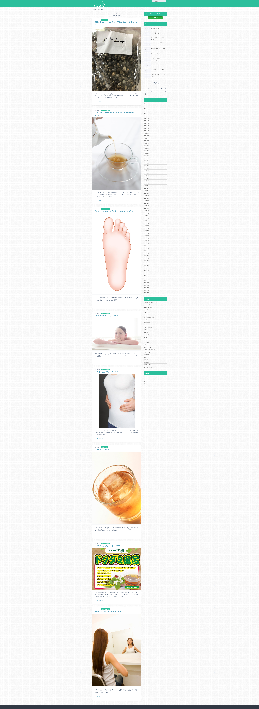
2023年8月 (146, 116)
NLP (145, 312)
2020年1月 (146, 183)
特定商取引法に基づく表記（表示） (151, 349)
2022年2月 (146, 135)
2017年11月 (146, 248)
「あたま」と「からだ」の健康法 (99, 5)
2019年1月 (146, 213)
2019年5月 (146, 203)
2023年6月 (146, 120)
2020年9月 (146, 163)
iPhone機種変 (147, 309)
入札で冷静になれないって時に (157, 69)
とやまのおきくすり (148, 322)
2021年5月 (146, 145)
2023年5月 (146, 123)
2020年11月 (146, 158)
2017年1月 (146, 273)
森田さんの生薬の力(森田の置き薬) (162, 7)
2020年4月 (146, 175)
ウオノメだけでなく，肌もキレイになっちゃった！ (114, 211)
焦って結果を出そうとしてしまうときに (158, 75)
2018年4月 (146, 235)
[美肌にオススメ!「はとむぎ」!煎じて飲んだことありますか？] (116, 90)
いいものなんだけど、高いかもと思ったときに (158, 59)
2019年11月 (146, 188)
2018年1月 (146, 243)
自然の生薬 (146, 359)
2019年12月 (146, 185)
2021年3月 (146, 150)
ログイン (146, 376)
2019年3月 (146, 208)
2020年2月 (146, 180)
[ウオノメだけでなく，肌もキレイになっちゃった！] (117, 293)
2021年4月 (146, 148)
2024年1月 (146, 111)
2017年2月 (146, 270)
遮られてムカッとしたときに (157, 63)
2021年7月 (146, 143)
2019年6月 (146, 200)
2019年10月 (146, 190)
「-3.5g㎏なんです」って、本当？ (107, 372)
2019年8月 (146, 195)
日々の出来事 (147, 342)
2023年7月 (146, 118)
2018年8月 (146, 225)
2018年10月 (146, 220)
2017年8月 (146, 255)
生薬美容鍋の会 (147, 354)
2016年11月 (146, 277)
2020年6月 (146, 170)
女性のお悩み (147, 334)
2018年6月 (146, 230)
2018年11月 (146, 218)
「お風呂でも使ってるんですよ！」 (108, 316)
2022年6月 (146, 130)
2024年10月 (146, 108)
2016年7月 (146, 287)
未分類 (145, 344)
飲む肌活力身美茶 (148, 367)
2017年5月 (146, 263)
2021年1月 (146, 155)
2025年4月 (146, 106)
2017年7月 (146, 258)
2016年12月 (146, 275)
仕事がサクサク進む (148, 327)
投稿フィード (147, 379)
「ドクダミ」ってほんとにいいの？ (108, 546)
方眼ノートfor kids (148, 339)
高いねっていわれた (155, 53)
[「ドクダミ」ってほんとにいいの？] (116, 589)
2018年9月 (146, 223)
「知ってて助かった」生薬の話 (150, 302)
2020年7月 (146, 168)
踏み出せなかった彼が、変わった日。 (158, 43)
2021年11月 (146, 138)
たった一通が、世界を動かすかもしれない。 (158, 38)
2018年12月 (146, 215)
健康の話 (146, 332)
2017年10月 (146, 250)
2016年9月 (146, 282)
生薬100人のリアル (148, 352)
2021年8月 (146, 140)
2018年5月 (146, 233)
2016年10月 (146, 280)
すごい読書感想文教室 (149, 317)
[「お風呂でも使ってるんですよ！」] (116, 349)
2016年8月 (146, 285)
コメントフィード (147, 381)
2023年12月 (146, 113)
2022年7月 (146, 128)
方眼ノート (146, 337)
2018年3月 (146, 238)
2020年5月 (146, 173)
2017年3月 (146, 268)
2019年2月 (146, 210)
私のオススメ (147, 357)
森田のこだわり (147, 347)
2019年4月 (146, 205)
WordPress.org (147, 383)
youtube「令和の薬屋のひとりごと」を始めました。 (158, 27)
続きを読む (99, 101)
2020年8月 (146, 165)
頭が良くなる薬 (147, 364)
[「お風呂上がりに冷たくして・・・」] (116, 523)
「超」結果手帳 (147, 304)
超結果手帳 (146, 362)
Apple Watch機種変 (148, 307)
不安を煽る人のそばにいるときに (158, 48)
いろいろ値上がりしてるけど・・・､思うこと (156, 33)
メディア (146, 324)
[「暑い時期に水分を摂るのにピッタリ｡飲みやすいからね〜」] (116, 189)
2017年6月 (146, 260)
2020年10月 (146, 160)
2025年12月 (146, 103)
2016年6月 (146, 290)
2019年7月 (146, 198)
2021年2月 (146, 153)
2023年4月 (146, 125)
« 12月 (145, 94)
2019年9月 (146, 193)
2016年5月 (146, 292)
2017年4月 (146, 265)
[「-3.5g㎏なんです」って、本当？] (117, 427)
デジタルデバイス (148, 319)
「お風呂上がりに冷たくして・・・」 (109, 449)
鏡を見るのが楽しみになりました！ (108, 611)
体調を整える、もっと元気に (150, 329)
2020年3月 (146, 178)
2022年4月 (146, 133)
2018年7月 (146, 228)
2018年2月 (146, 240)
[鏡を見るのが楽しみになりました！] (116, 685)
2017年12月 (146, 245)
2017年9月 (146, 253)
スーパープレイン (148, 314)
